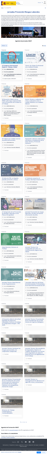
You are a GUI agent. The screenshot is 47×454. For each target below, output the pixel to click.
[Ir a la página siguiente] (26, 422)
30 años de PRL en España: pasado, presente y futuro (10, 178)
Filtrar (3, 45)
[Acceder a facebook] (33, 442)
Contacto (26, 445)
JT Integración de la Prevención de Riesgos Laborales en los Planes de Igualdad (11, 213)
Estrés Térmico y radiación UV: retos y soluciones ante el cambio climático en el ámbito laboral (34, 102)
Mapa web (31, 445)
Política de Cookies (23, 446)
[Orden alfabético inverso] (45, 45)
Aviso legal (36, 445)
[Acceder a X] (22, 442)
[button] (45, 2)
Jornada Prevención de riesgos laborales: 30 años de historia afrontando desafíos (34, 213)
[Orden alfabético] (44, 45)
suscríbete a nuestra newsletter (8, 437)
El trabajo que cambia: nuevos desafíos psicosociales (11, 139)
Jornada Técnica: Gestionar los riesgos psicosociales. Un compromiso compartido (11, 350)
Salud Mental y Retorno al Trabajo (10, 247)
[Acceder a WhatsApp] (18, 442)
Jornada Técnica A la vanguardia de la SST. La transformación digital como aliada (33, 249)
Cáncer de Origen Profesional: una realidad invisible (34, 66)
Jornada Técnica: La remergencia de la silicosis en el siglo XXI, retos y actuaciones (34, 380)
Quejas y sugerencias (19, 445)
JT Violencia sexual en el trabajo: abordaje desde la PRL (34, 178)
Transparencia (11, 445)
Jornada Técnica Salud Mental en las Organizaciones (11, 283)
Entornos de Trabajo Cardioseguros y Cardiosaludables (8, 411)
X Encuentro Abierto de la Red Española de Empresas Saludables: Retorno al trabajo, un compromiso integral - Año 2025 (11, 322)
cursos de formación (13, 430)
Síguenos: (14, 442)
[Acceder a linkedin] (29, 442)
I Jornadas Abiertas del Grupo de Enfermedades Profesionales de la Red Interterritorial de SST (35, 284)
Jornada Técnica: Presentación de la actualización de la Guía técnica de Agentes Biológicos (34, 320)
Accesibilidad (41, 445)
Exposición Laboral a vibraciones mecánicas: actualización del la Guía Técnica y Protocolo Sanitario (35, 141)
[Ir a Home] (12, 3)
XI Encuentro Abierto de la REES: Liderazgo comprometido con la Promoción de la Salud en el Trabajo (11, 102)
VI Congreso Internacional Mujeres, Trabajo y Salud (10, 66)
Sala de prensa (5, 445)
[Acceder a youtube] (26, 442)
